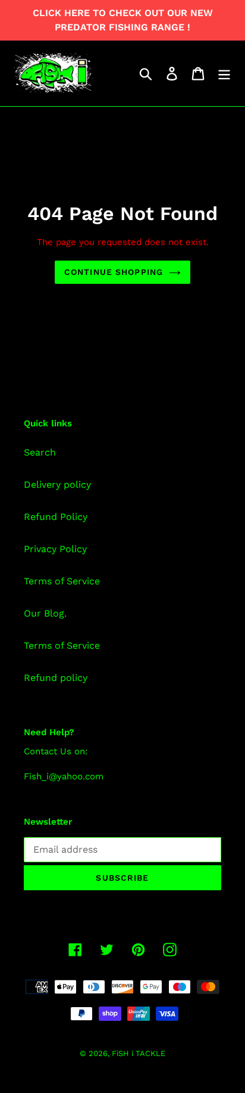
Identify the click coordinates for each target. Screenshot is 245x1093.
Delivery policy (57, 484)
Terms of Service (62, 581)
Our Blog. (45, 613)
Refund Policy (55, 516)
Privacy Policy (55, 549)
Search (40, 452)
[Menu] (224, 73)
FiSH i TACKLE (138, 1053)
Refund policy (55, 677)
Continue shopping (113, 272)
